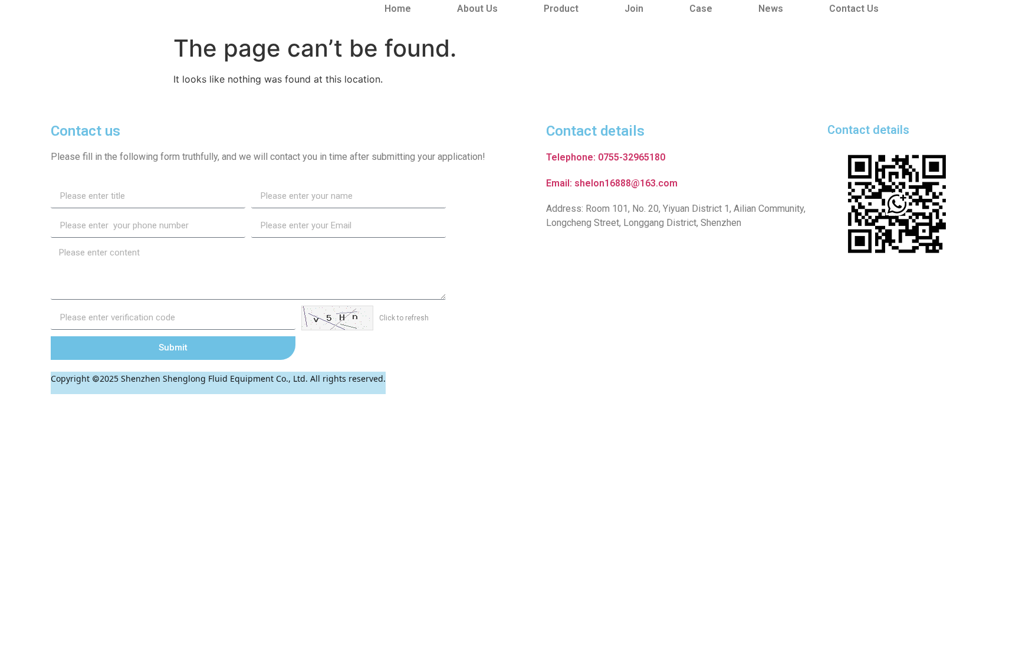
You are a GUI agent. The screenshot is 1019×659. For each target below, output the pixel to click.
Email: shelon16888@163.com (612, 183)
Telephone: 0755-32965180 (605, 157)
